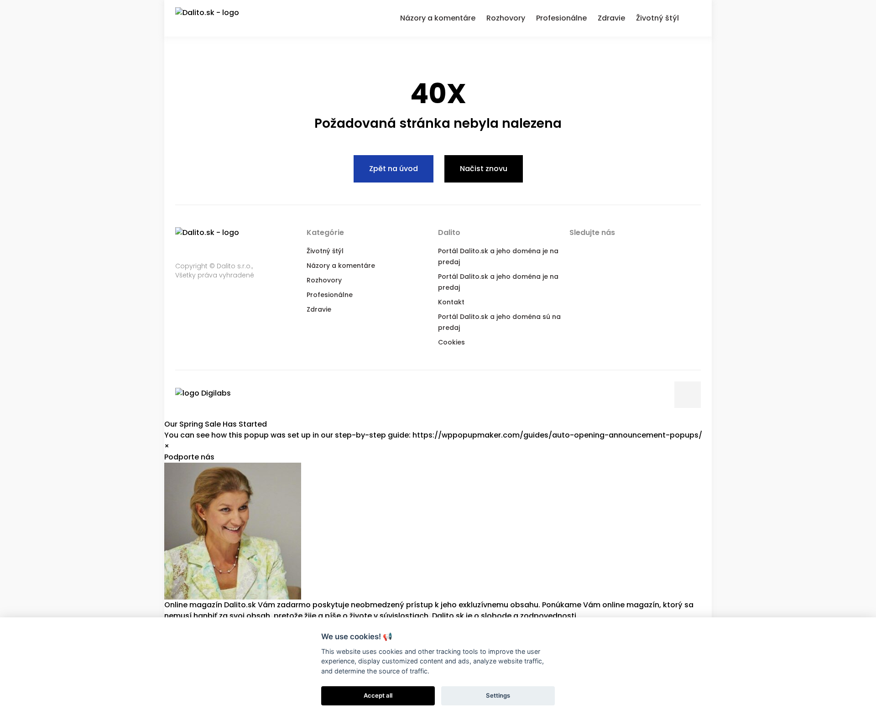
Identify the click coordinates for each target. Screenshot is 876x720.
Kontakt (451, 302)
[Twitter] (594, 250)
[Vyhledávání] (695, 16)
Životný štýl (325, 251)
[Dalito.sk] (216, 18)
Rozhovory (324, 280)
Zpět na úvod (393, 168)
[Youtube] (630, 250)
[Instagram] (648, 250)
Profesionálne (330, 294)
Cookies (451, 342)
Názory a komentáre (341, 265)
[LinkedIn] (612, 250)
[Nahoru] (687, 394)
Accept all (378, 695)
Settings (498, 695)
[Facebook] (575, 250)
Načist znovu (483, 168)
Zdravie (319, 309)
